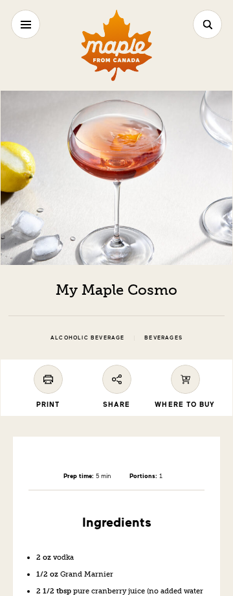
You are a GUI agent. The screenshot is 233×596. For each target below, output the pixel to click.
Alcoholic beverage (87, 338)
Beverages (163, 338)
